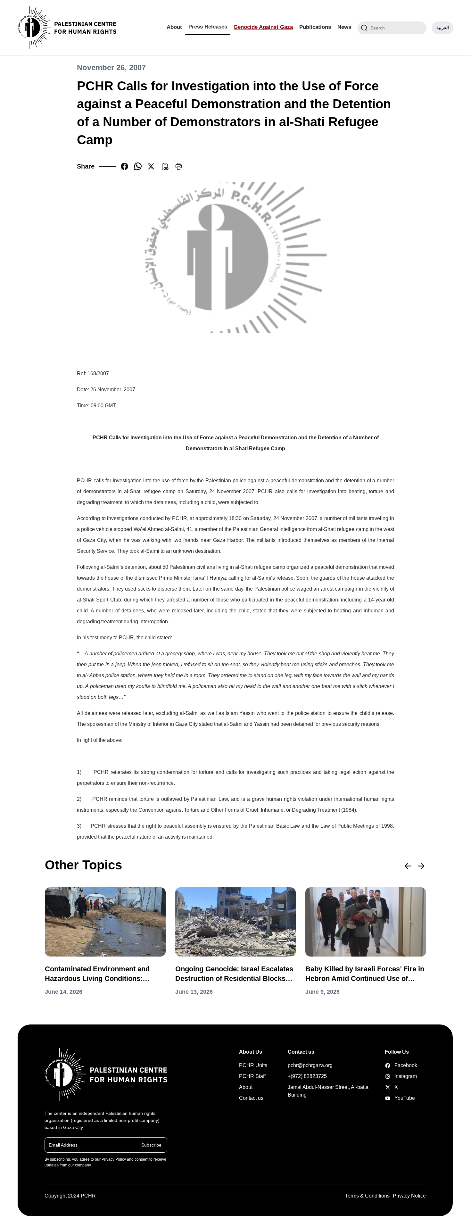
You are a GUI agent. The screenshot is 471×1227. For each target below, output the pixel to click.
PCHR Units (253, 1065)
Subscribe (151, 1144)
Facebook (394, 1065)
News (344, 27)
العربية (442, 27)
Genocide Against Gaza (263, 27)
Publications (315, 27)
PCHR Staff (252, 1076)
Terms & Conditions (367, 1195)
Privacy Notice (409, 1195)
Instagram (394, 1076)
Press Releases (207, 27)
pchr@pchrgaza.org (310, 1065)
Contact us (251, 1098)
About (174, 27)
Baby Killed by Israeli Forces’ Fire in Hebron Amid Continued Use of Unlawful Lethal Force (364, 974)
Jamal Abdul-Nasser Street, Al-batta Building (328, 1091)
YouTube (394, 1098)
